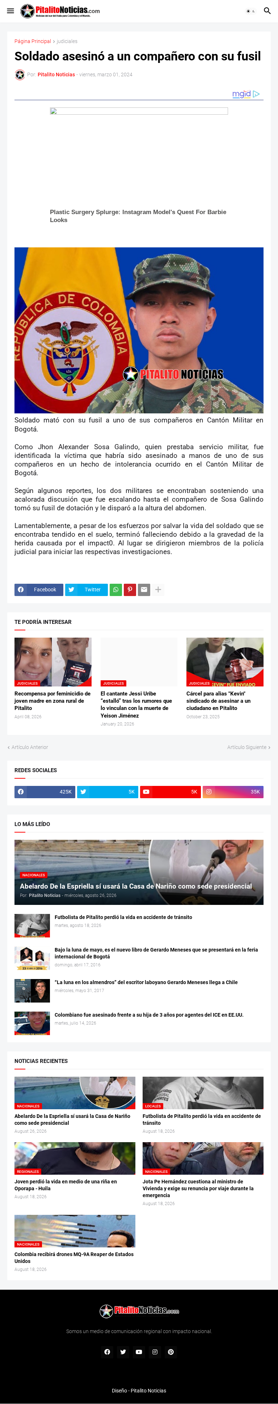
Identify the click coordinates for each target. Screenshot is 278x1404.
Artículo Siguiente (246, 747)
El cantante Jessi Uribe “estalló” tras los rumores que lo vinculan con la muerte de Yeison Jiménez (136, 704)
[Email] (144, 590)
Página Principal (32, 41)
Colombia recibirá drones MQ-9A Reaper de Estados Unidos (74, 1257)
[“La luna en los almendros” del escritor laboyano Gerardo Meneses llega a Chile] (32, 991)
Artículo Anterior (30, 747)
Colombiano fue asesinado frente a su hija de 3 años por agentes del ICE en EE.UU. (149, 1015)
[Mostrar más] (158, 590)
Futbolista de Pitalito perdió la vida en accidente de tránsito (123, 917)
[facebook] (107, 1352)
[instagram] (155, 1352)
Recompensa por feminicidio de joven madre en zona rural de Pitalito (52, 701)
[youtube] (139, 1352)
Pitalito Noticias (148, 1391)
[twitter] (123, 1352)
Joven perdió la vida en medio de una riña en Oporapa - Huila (65, 1185)
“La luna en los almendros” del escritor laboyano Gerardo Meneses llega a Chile (146, 982)
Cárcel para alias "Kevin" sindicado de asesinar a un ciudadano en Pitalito (218, 701)
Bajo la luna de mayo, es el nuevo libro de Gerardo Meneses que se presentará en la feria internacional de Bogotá (156, 953)
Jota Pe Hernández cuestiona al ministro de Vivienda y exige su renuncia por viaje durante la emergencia (198, 1188)
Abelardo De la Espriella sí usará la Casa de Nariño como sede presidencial (72, 1119)
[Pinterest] (130, 590)
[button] (10, 11)
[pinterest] (171, 1352)
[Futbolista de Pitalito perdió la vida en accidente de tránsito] (32, 925)
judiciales (67, 41)
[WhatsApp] (116, 590)
